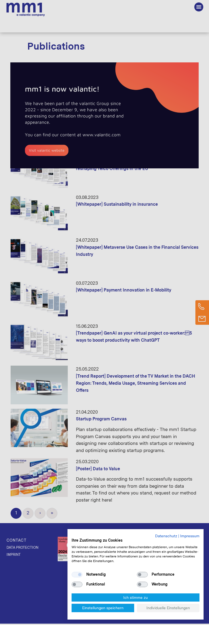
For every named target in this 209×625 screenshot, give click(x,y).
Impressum (189, 536)
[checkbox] (77, 574)
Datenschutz (166, 536)
